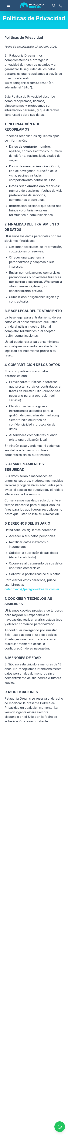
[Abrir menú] (8, 5)
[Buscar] (54, 5)
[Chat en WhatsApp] (59, 1126)
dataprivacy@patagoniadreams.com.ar (32, 589)
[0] (60, 5)
